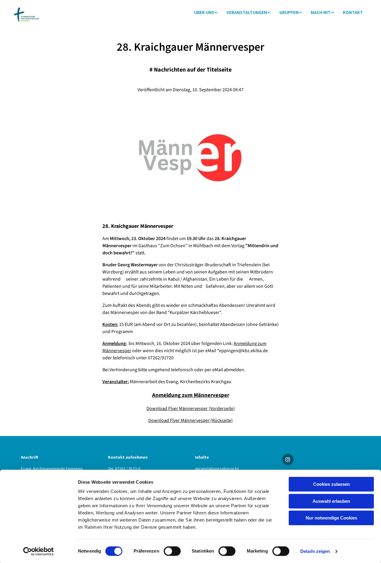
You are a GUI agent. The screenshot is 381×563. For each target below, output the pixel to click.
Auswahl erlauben (331, 501)
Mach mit (321, 12)
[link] (206, 12)
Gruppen (289, 12)
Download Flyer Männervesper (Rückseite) (190, 420)
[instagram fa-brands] (287, 459)
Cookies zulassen (331, 484)
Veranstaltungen (247, 12)
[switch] (172, 551)
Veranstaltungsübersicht (217, 468)
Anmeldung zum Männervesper (190, 395)
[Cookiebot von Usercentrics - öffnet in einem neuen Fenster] (39, 551)
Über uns (204, 12)
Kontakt (353, 12)
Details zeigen (315, 551)
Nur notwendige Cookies (331, 517)
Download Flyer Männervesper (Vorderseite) (190, 408)
